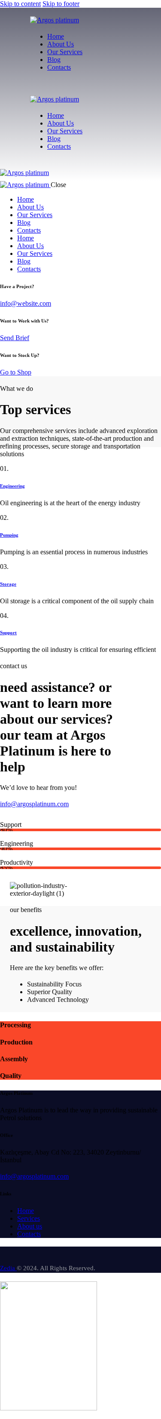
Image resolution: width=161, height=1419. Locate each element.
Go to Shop (15, 372)
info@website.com (25, 303)
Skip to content (20, 3)
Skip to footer (61, 3)
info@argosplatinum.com (34, 1176)
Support (8, 632)
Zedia (8, 1268)
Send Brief (14, 337)
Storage (8, 584)
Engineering (12, 485)
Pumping (9, 535)
